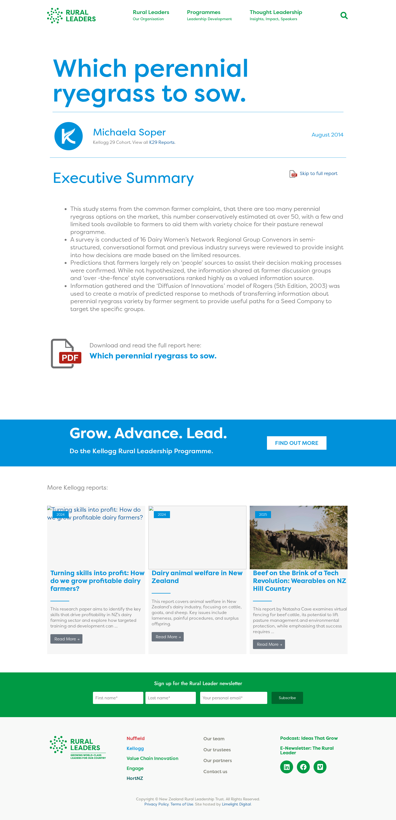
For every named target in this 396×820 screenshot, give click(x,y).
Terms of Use (182, 804)
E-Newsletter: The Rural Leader (307, 750)
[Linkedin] (286, 766)
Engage (135, 768)
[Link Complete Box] (96, 580)
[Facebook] (303, 766)
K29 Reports (162, 142)
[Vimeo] (320, 766)
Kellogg (135, 748)
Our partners (217, 760)
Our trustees (217, 749)
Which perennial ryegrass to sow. (153, 356)
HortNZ (135, 778)
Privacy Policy (156, 804)
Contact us (215, 771)
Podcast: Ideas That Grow (309, 738)
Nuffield (136, 738)
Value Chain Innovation (152, 758)
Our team (214, 738)
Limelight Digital (236, 804)
